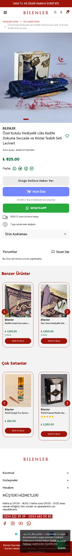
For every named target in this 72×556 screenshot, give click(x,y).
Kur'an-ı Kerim (12, 548)
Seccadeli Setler (31, 21)
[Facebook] (5, 523)
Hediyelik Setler (11, 21)
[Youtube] (21, 523)
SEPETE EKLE (18, 341)
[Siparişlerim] (61, 12)
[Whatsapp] (29, 523)
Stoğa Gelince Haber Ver (36, 181)
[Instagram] (13, 523)
